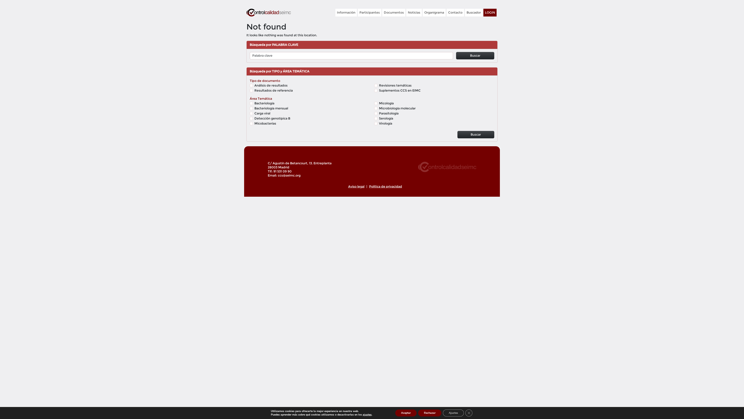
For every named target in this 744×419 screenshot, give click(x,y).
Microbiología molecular (397, 108)
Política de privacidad (385, 186)
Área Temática (261, 98)
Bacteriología (264, 103)
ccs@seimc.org (289, 175)
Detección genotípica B (272, 118)
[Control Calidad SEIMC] (268, 12)
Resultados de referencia (273, 90)
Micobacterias (265, 123)
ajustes (367, 414)
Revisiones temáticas (395, 85)
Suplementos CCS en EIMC (400, 90)
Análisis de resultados (271, 85)
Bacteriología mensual (271, 108)
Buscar (475, 55)
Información (346, 12)
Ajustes (453, 413)
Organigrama (434, 12)
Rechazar (430, 413)
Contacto (455, 12)
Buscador (474, 12)
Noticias (414, 12)
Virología (385, 123)
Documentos (394, 12)
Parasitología (389, 113)
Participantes (369, 12)
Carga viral (262, 113)
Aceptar (406, 413)
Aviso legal (356, 186)
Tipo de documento (265, 81)
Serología (386, 118)
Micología (386, 103)
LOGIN (490, 12)
